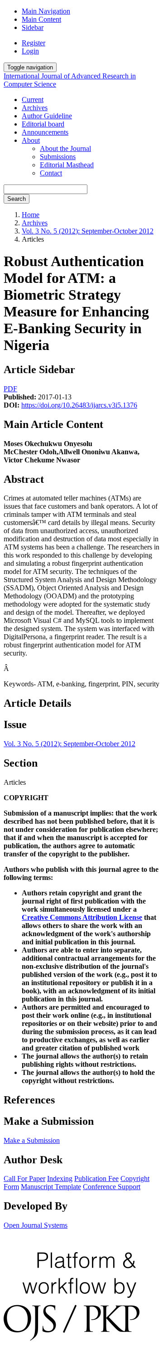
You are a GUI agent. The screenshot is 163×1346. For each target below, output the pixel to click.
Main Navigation (46, 11)
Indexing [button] (59, 1178)
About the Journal (65, 148)
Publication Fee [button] (96, 1178)
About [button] (31, 140)
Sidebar (32, 27)
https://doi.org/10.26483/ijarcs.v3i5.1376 (79, 405)
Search (16, 198)
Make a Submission (32, 1140)
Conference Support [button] (111, 1187)
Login (30, 51)
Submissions (58, 156)
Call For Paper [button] (24, 1178)
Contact (51, 173)
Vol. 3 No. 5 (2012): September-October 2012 (87, 231)
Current (32, 99)
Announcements (45, 132)
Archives (35, 108)
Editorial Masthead (67, 165)
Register (33, 43)
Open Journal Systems (35, 1225)
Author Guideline (47, 116)
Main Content (41, 19)
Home (30, 215)
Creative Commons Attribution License (82, 917)
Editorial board (43, 124)
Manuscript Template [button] (51, 1187)
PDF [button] (10, 389)
